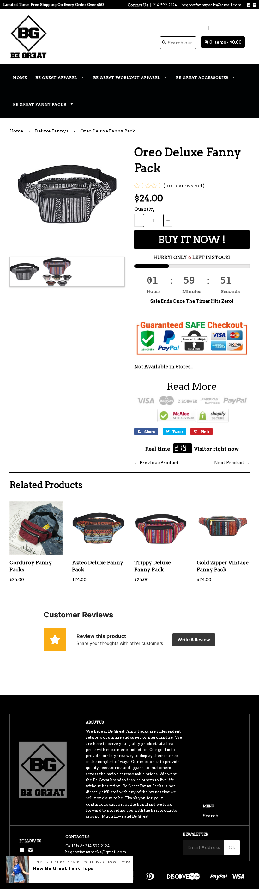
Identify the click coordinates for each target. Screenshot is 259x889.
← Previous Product (156, 462)
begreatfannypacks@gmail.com (211, 5)
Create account (227, 28)
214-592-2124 (165, 5)
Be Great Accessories (203, 77)
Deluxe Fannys (51, 130)
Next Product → (232, 462)
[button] (169, 186)
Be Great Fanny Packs (40, 104)
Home (20, 77)
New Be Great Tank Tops (63, 868)
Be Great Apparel (57, 77)
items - (225, 42)
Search (211, 815)
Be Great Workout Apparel (127, 77)
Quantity (144, 209)
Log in (200, 28)
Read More (192, 386)
